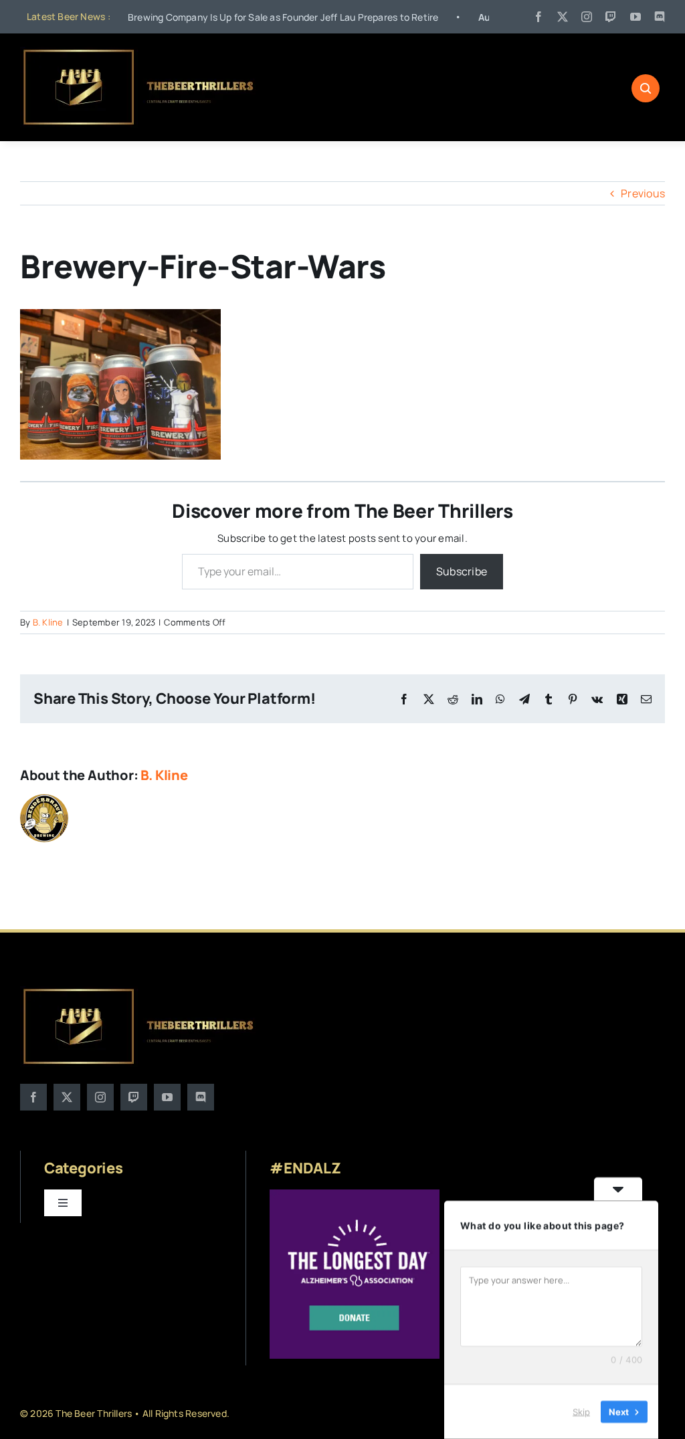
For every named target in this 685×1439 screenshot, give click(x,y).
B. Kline (48, 622)
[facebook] (538, 16)
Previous (643, 193)
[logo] (139, 52)
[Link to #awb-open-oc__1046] (645, 88)
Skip (581, 1411)
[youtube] (635, 16)
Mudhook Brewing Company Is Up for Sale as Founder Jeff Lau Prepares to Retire (214, 17)
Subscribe (461, 571)
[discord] (659, 16)
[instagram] (586, 16)
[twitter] (562, 16)
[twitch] (610, 16)
